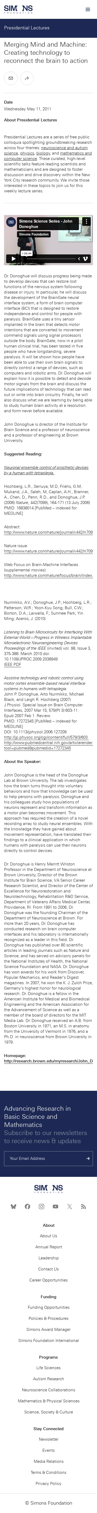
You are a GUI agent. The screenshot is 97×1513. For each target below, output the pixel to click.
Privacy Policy (48, 1483)
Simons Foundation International (48, 1340)
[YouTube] (55, 1206)
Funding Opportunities (49, 1307)
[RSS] (83, 1206)
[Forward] (27, 78)
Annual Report (48, 1247)
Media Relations (49, 1461)
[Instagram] (41, 1206)
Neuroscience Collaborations (48, 1390)
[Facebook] (27, 1206)
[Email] (11, 78)
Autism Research (48, 1378)
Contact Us (48, 1269)
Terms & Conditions (48, 1472)
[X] (69, 1206)
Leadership (49, 1258)
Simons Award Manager (48, 1329)
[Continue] (88, 1158)
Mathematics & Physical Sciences (48, 1401)
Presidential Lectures (27, 28)
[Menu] (87, 9)
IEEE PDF (12, 664)
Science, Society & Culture (48, 1412)
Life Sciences (48, 1367)
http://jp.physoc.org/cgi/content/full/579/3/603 (46, 737)
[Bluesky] (13, 1206)
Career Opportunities (48, 1280)
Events (48, 1450)
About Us (48, 1235)
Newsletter (48, 1439)
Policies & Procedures (48, 1318)
